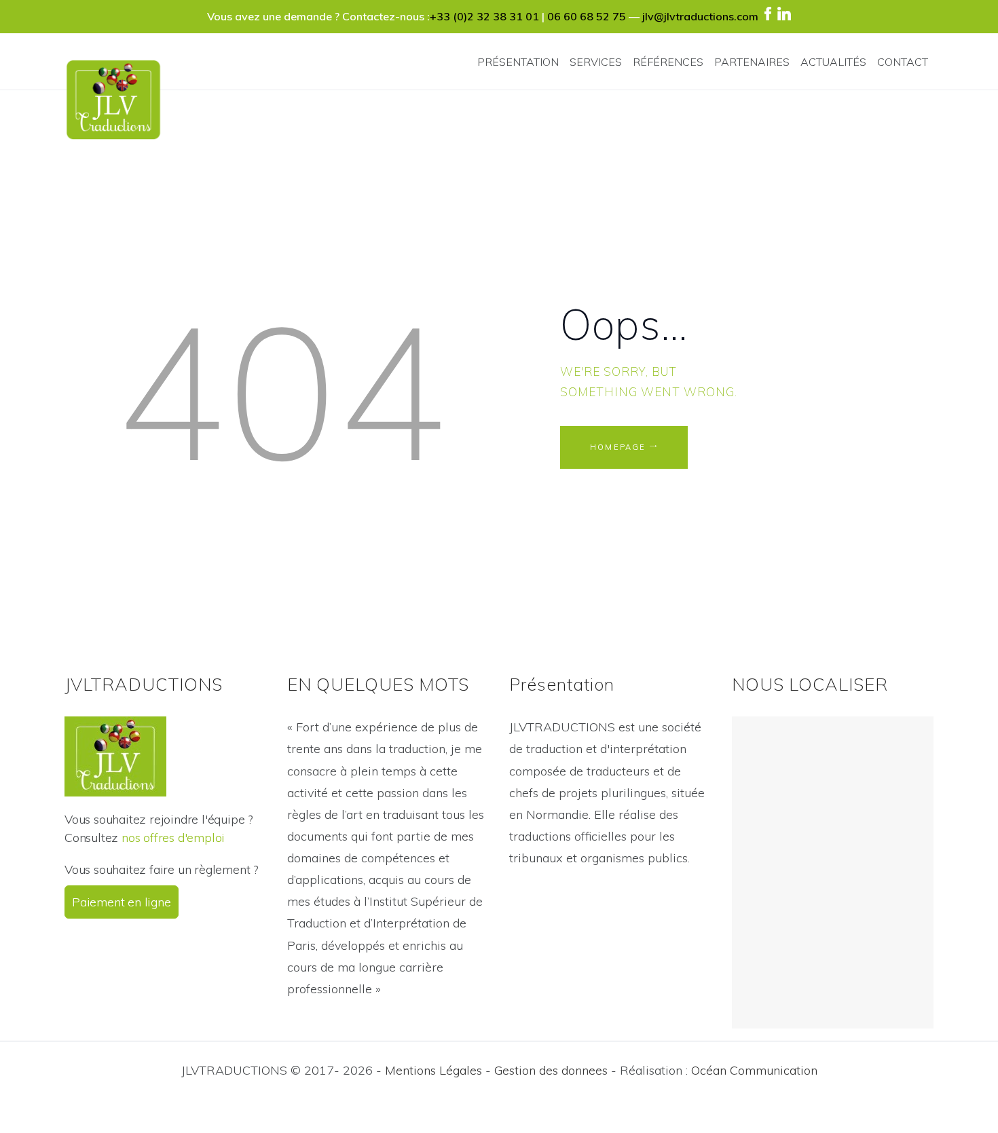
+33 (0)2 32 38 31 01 (484, 16)
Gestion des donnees (551, 1070)
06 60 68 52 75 (586, 16)
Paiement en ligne (121, 902)
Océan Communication (754, 1070)
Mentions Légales (433, 1070)
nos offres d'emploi (173, 837)
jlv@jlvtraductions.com (700, 16)
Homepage (618, 447)
